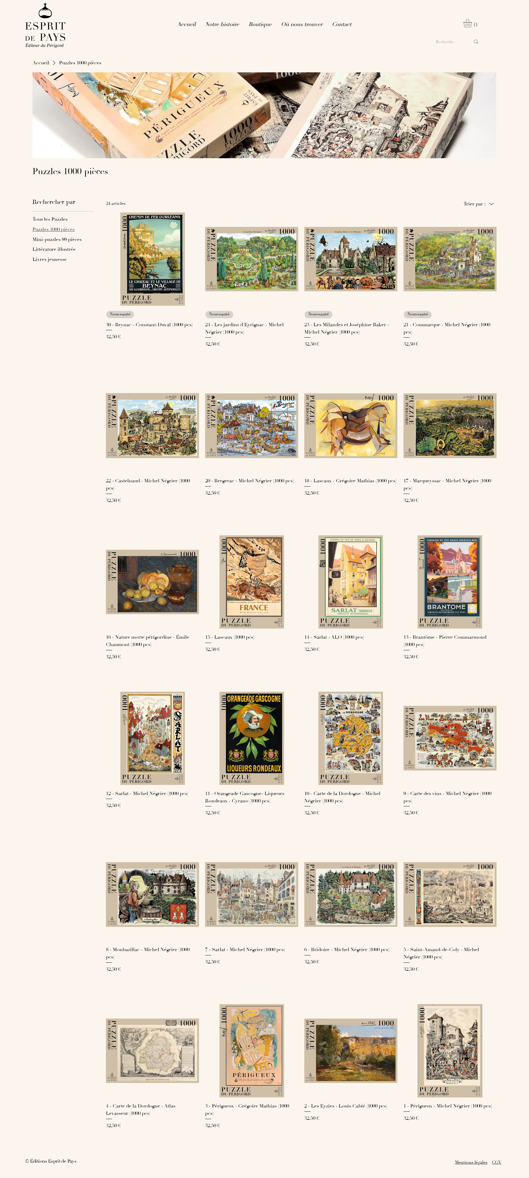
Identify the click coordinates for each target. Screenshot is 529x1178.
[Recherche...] (476, 42)
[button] (472, 23)
